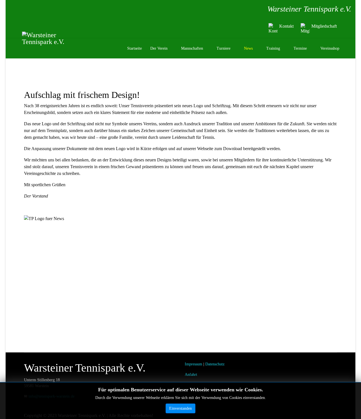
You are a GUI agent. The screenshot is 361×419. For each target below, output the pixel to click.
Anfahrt (191, 374)
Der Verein (159, 48)
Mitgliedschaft (324, 26)
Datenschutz (214, 364)
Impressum (193, 364)
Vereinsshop (329, 48)
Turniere (223, 48)
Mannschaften (192, 48)
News (248, 48)
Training (273, 48)
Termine (300, 48)
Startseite (134, 48)
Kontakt (286, 26)
